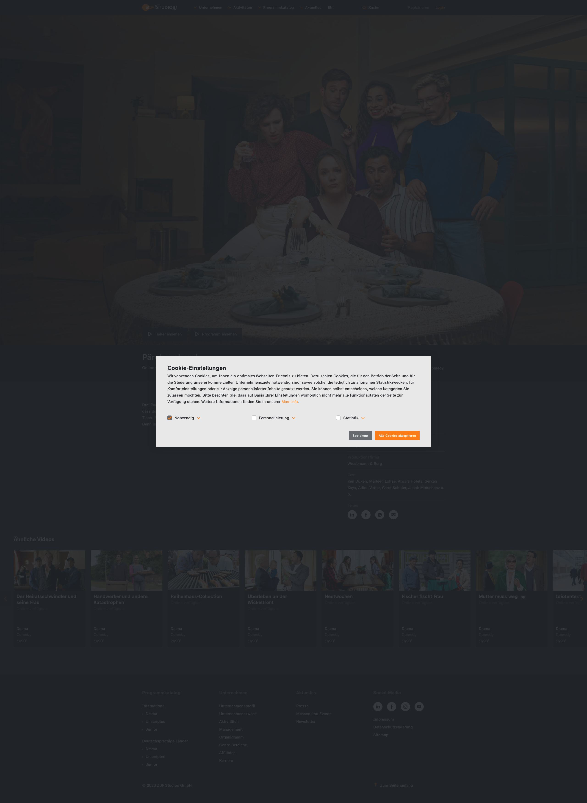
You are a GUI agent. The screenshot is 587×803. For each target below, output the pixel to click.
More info (290, 401)
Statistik (350, 417)
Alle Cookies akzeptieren (397, 436)
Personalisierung (274, 417)
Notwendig (184, 417)
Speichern (360, 436)
